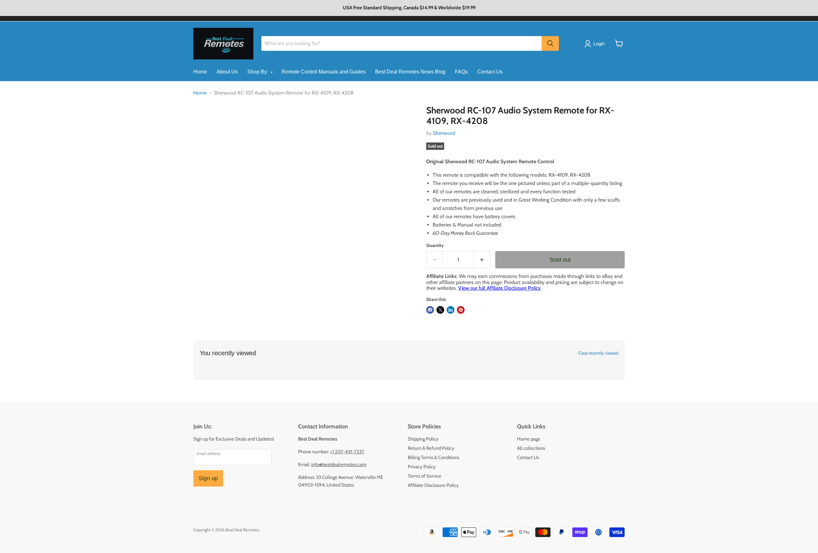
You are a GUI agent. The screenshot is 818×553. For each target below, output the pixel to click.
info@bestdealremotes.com (339, 464)
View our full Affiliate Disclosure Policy (499, 288)
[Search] (550, 43)
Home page (528, 439)
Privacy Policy (422, 467)
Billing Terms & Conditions (433, 457)
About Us (227, 71)
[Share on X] (440, 310)
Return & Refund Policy (431, 448)
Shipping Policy (423, 439)
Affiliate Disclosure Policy (433, 485)
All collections (531, 448)
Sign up (208, 478)
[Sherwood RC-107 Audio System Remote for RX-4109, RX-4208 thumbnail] (205, 123)
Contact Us (490, 71)
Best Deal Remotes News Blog (410, 71)
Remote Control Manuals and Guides (324, 71)
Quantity (435, 245)
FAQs (461, 71)
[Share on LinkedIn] (450, 310)
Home (200, 71)
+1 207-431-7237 (347, 452)
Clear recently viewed (598, 353)
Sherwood (444, 133)
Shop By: (258, 71)
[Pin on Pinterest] (461, 310)
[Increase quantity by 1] (482, 260)
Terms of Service (424, 476)
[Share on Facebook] (430, 310)
